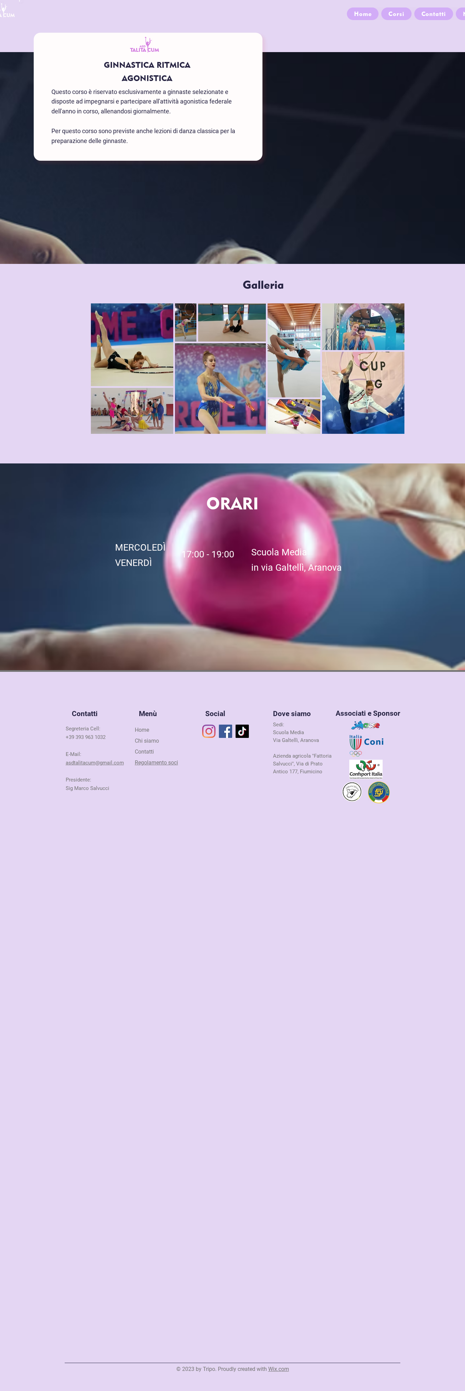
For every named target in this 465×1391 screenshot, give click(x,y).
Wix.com (278, 1369)
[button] (396, 13)
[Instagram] (208, 731)
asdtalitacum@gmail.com (95, 763)
